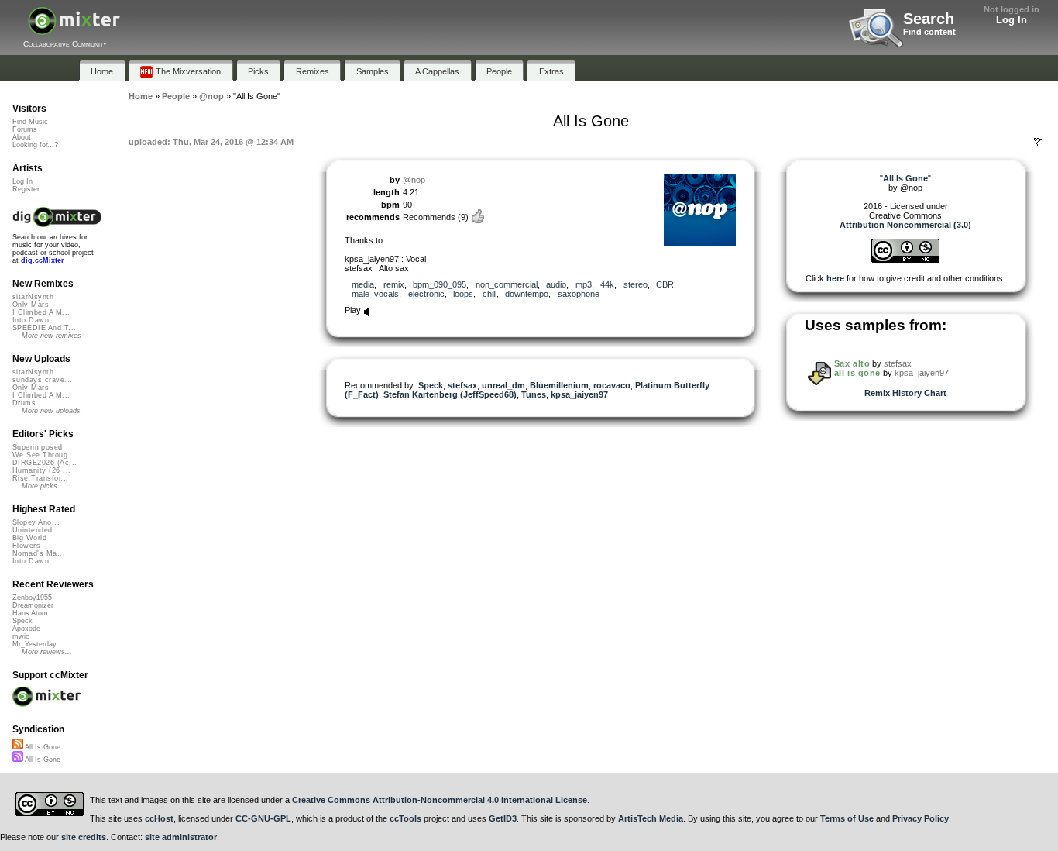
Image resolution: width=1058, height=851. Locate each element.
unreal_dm (503, 385)
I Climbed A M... (41, 312)
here (835, 278)
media (363, 284)
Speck (430, 385)
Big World (29, 538)
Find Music (30, 122)
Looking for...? (35, 145)
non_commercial (507, 284)
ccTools (405, 818)
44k (607, 284)
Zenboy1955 (32, 597)
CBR (665, 284)
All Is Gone (41, 747)
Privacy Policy (920, 818)
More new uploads (51, 411)
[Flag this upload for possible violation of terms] (1038, 141)
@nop (414, 179)
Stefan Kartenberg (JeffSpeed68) (450, 394)
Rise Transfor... (40, 478)
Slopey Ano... (36, 522)
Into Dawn (30, 320)
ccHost (159, 818)
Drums (24, 403)
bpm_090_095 (439, 284)
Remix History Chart (905, 393)
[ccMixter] (74, 29)
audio (556, 284)
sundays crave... (42, 380)
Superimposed (37, 447)
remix (393, 284)
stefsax (462, 385)
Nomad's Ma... (38, 553)
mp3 (583, 284)
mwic (20, 636)
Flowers (26, 546)
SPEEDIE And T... (44, 328)
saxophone (578, 293)
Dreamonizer (32, 605)
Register (26, 189)
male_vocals (375, 293)
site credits (83, 837)
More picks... (43, 486)
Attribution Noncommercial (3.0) (905, 224)
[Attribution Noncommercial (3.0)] (905, 259)
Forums (24, 129)
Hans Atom (30, 613)
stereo (635, 284)
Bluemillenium (559, 385)
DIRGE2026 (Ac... (44, 463)
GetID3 (503, 818)
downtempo (526, 293)
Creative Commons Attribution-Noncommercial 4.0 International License (439, 799)
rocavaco (611, 385)
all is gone (857, 372)
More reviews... (47, 652)
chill (489, 293)
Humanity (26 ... (41, 470)
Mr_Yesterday (34, 644)
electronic (426, 293)
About (21, 137)
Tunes (533, 394)
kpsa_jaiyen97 (579, 394)
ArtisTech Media (650, 818)
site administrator (181, 837)
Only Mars (30, 304)
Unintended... (36, 530)
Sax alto (852, 363)
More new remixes (51, 335)
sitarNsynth (32, 297)
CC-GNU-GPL (263, 818)
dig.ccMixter (42, 260)
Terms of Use (847, 818)
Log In (1011, 20)
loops (463, 293)
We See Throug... (43, 455)
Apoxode (26, 628)
